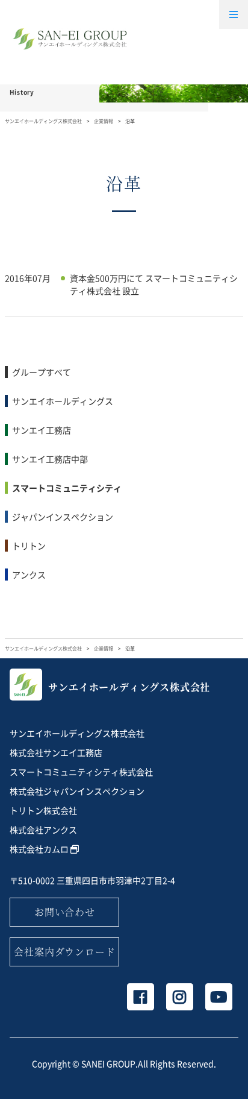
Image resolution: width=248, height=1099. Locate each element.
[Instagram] (179, 996)
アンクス (29, 574)
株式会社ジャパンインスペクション (77, 791)
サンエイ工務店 (41, 430)
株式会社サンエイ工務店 (56, 752)
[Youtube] (218, 996)
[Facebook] (140, 996)
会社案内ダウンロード (64, 952)
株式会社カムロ (40, 849)
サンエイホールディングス (62, 401)
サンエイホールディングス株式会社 (43, 121)
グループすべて (41, 372)
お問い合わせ (64, 912)
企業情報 (103, 121)
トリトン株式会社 (43, 810)
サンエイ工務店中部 (50, 459)
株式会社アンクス (43, 829)
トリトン (29, 546)
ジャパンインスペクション (62, 517)
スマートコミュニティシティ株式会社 (81, 772)
